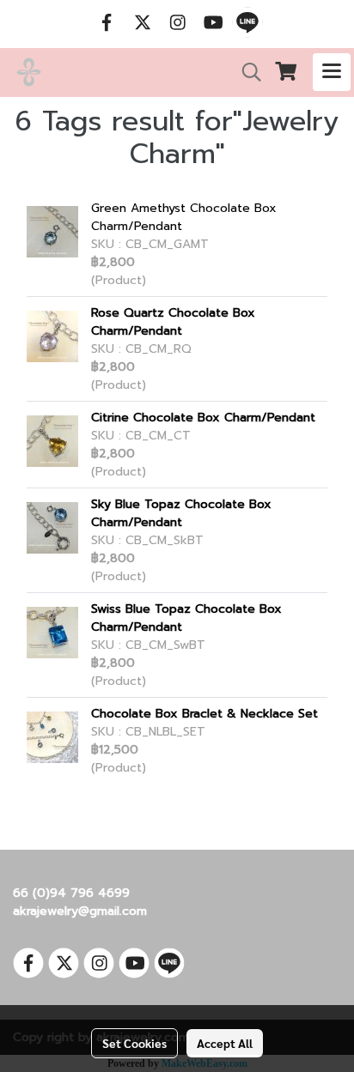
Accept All (225, 1043)
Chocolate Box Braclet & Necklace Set (204, 714)
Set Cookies (134, 1043)
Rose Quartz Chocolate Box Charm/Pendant (173, 322)
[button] (246, 72)
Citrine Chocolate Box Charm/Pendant (203, 418)
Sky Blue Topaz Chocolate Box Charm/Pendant (181, 513)
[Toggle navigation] (332, 72)
